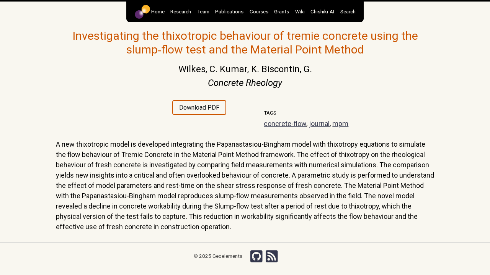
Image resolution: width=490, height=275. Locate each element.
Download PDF (199, 107)
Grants (281, 11)
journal (319, 124)
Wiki (300, 11)
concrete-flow (285, 124)
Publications (229, 11)
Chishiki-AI (322, 11)
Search (348, 11)
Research (180, 11)
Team (203, 11)
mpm (340, 124)
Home (157, 11)
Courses (259, 11)
